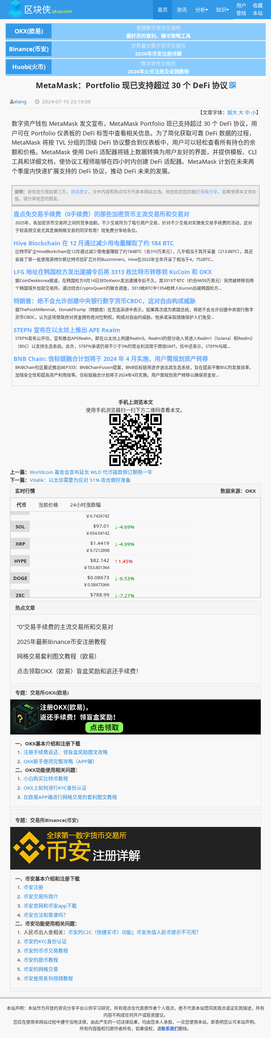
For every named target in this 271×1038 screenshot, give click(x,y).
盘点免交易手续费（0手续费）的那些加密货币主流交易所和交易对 (101, 214)
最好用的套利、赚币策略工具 (158, 35)
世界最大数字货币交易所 (97, 46)
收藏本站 (258, 9)
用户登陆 (241, 9)
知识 (221, 9)
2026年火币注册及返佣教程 (158, 71)
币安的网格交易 (40, 969)
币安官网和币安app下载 (50, 905)
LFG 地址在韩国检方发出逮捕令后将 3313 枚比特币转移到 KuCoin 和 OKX (113, 272)
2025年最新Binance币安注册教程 (61, 642)
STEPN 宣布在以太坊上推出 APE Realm (67, 330)
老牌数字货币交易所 (98, 28)
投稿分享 (208, 192)
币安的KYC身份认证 (45, 941)
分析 (200, 9)
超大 (232, 112)
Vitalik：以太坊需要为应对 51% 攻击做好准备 (80, 480)
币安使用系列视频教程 (48, 978)
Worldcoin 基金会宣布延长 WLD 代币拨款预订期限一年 (91, 472)
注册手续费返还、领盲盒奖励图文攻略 (65, 752)
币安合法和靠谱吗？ (45, 915)
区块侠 (48, 9)
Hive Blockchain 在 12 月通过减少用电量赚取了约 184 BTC (94, 243)
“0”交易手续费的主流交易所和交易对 (65, 627)
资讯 (182, 9)
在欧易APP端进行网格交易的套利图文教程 (70, 797)
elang (20, 101)
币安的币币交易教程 (45, 950)
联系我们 (169, 1028)
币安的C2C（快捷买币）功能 (100, 932)
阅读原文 (79, 192)
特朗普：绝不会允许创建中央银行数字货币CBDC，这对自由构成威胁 (105, 301)
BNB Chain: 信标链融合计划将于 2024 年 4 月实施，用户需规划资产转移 (111, 359)
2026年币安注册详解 (158, 53)
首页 (163, 9)
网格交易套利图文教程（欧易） (58, 656)
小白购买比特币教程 (45, 778)
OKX (250, 490)
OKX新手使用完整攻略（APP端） (60, 761)
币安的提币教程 (40, 959)
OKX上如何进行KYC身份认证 (55, 787)
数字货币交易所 (94, 63)
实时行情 (25, 490)
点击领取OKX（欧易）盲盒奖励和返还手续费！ (79, 671)
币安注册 (33, 887)
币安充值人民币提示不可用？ (168, 932)
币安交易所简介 (40, 896)
